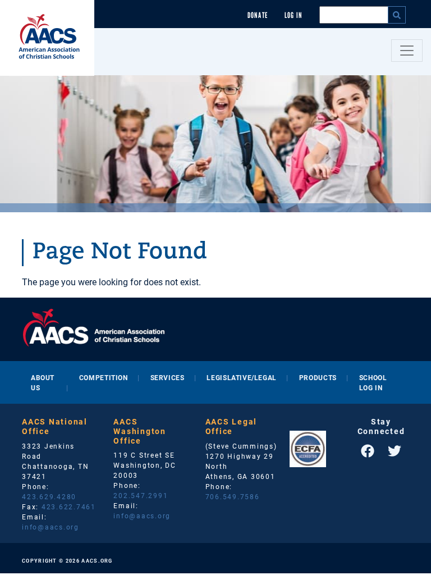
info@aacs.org (50, 526)
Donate (257, 15)
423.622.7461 (69, 506)
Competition (103, 377)
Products (318, 377)
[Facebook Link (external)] (367, 450)
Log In (293, 15)
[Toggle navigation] (407, 50)
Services (167, 377)
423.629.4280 (49, 496)
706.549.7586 (232, 496)
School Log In (373, 382)
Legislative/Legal (241, 377)
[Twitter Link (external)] (394, 450)
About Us (42, 382)
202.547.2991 (140, 495)
